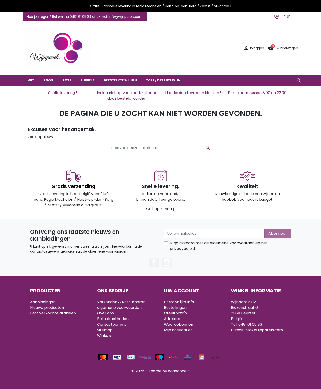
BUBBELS (87, 80)
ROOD (48, 80)
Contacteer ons (111, 324)
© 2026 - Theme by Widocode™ (160, 371)
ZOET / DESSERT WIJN (163, 80)
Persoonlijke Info (179, 302)
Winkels (104, 335)
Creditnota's (175, 313)
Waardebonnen (178, 324)
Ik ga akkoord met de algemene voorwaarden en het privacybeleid (218, 245)
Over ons (105, 313)
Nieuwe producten (47, 307)
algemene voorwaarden (119, 307)
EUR (286, 16)
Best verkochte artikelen (53, 313)
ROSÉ (67, 80)
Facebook (154, 262)
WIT (31, 80)
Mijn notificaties (178, 330)
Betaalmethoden (113, 318)
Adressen (172, 318)
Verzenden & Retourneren (121, 302)
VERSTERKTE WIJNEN (120, 80)
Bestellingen (175, 307)
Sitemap (105, 330)
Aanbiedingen (42, 302)
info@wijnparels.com (264, 330)
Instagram (167, 262)
